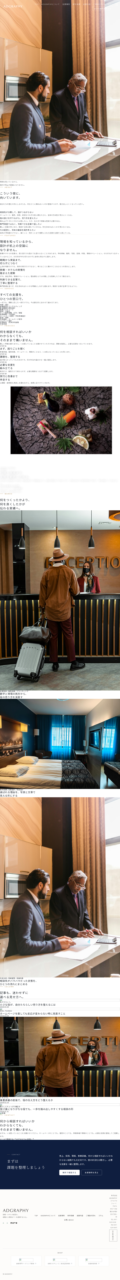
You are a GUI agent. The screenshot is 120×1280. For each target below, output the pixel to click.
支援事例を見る (92, 1172)
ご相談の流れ (99, 4)
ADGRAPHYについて (50, 4)
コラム (110, 4)
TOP (37, 4)
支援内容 (87, 4)
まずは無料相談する (103, 8)
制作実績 (76, 4)
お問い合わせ (69, 1220)
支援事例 (66, 4)
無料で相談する (69, 1172)
